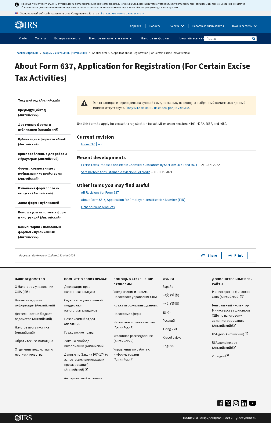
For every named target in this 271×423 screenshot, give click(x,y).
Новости (154, 26)
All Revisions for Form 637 (100, 192)
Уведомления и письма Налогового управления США (135, 294)
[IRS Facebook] (220, 402)
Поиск (253, 38)
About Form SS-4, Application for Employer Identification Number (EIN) (133, 200)
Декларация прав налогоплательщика (79, 289)
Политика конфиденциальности (207, 418)
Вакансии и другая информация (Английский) (35, 303)
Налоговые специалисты (208, 26)
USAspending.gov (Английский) (224, 345)
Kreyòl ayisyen (173, 337)
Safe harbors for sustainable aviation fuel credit (115, 172)
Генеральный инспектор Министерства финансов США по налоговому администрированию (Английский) (231, 315)
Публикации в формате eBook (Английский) (42, 141)
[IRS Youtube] (252, 402)
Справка (135, 26)
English (168, 346)
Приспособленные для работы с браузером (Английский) (42, 156)
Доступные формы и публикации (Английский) (38, 127)
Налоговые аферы (127, 314)
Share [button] (212, 255)
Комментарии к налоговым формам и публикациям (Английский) (39, 232)
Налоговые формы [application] (155, 38)
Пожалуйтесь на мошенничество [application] (202, 38)
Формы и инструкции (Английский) (65, 53)
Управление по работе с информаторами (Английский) (131, 354)
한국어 (168, 312)
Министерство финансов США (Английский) (231, 294)
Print (238, 255)
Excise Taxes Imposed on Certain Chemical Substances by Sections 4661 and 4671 (139, 165)
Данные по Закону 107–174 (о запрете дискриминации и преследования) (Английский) (86, 362)
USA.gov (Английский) (228, 334)
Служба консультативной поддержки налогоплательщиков (83, 305)
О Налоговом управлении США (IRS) (34, 289)
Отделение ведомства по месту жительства (34, 352)
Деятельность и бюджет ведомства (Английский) (33, 316)
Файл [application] (23, 38)
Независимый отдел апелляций (79, 321)
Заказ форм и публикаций (38, 202)
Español (168, 286)
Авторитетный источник (83, 378)
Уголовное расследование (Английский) (133, 338)
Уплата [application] (40, 38)
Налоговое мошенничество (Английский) (134, 325)
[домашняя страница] (26, 23)
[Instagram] (236, 402)
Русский (174, 26)
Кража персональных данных (135, 305)
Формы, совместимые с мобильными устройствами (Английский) (40, 173)
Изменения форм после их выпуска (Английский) (38, 190)
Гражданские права (79, 332)
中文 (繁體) (171, 303)
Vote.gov (218, 356)
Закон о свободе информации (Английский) (84, 343)
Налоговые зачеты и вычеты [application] (110, 38)
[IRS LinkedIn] (244, 402)
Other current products (98, 207)
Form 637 (91, 144)
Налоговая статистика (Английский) (32, 330)
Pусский (169, 320)
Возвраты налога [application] (67, 38)
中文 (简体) (171, 295)
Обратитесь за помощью (34, 341)
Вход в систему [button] (242, 26)
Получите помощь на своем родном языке (157, 108)
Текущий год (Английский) (39, 100)
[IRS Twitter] (228, 402)
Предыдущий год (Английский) (32, 112)
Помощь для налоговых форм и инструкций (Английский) (42, 215)
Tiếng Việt (170, 329)
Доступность (246, 418)
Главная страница (27, 53)
